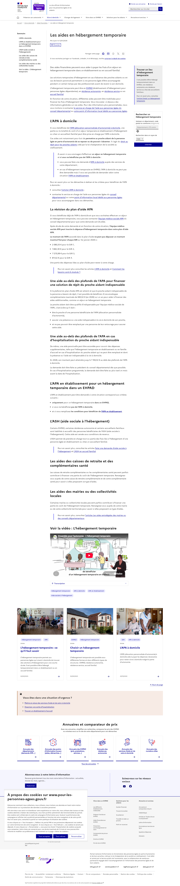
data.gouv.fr (147, 867)
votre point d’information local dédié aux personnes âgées (100, 111)
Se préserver (120, 815)
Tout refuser (60, 836)
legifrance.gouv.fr (130, 867)
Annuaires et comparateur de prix (145, 808)
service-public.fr (111, 867)
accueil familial (57, 94)
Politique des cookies (144, 874)
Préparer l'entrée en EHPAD (99, 815)
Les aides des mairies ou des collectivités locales (30, 65)
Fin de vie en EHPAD (99, 843)
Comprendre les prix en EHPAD (100, 834)
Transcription (59, 583)
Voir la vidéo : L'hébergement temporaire (30, 70)
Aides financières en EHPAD (99, 821)
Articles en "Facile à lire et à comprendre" (146, 817)
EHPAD (89, 88)
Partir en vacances (121, 824)
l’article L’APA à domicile (72, 190)
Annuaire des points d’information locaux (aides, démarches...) (53, 751)
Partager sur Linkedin (123, 54)
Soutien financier (121, 807)
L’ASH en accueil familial (85, 451)
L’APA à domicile (25, 38)
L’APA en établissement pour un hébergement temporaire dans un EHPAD (30, 44)
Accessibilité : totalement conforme (48, 874)
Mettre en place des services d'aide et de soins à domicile (47, 703)
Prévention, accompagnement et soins (99, 827)
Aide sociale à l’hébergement (61, 595)
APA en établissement (96, 591)
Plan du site (29, 874)
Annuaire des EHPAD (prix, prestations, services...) (77, 751)
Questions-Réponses (145, 832)
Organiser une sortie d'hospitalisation (39, 707)
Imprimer (103, 54)
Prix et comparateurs (93, 874)
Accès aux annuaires (138, 4)
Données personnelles (110, 874)
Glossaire (141, 836)
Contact (80, 874)
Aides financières (42, 23)
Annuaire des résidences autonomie (102, 751)
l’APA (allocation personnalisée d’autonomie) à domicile (95, 128)
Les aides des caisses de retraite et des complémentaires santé (28, 58)
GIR (123, 640)
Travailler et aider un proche (122, 819)
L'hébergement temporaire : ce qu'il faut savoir (39, 649)
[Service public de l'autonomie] (44, 859)
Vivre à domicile (29, 23)
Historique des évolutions (64, 877)
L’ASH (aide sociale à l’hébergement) (27, 51)
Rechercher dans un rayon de (146, 135)
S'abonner (31, 785)
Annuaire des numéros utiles (152, 750)
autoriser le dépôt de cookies (115, 58)
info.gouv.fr (94, 867)
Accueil (18, 17)
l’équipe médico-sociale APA (111, 218)
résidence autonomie (91, 91)
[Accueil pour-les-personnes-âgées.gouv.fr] (39, 7)
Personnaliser (76, 836)
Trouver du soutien (122, 811)
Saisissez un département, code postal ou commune (147, 122)
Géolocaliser (137, 131)
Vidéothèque (143, 813)
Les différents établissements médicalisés (97, 808)
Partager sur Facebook (113, 54)
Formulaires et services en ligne (146, 827)
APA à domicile (97, 162)
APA (46, 640)
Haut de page (157, 685)
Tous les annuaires (89, 764)
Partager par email (108, 54)
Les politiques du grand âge (32, 844)
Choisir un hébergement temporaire (84, 649)
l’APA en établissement (78, 175)
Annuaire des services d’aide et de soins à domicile (127, 751)
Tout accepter (44, 836)
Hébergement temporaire (60, 591)
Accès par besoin (156, 4)
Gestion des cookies (128, 874)
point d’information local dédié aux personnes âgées (98, 197)
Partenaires (49, 877)
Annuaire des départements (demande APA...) (28, 751)
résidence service (112, 91)
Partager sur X (118, 54)
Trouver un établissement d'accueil (38, 711)
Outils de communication (34, 877)
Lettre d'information (145, 822)
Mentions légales (69, 874)
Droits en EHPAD (98, 839)
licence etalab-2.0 (97, 883)
